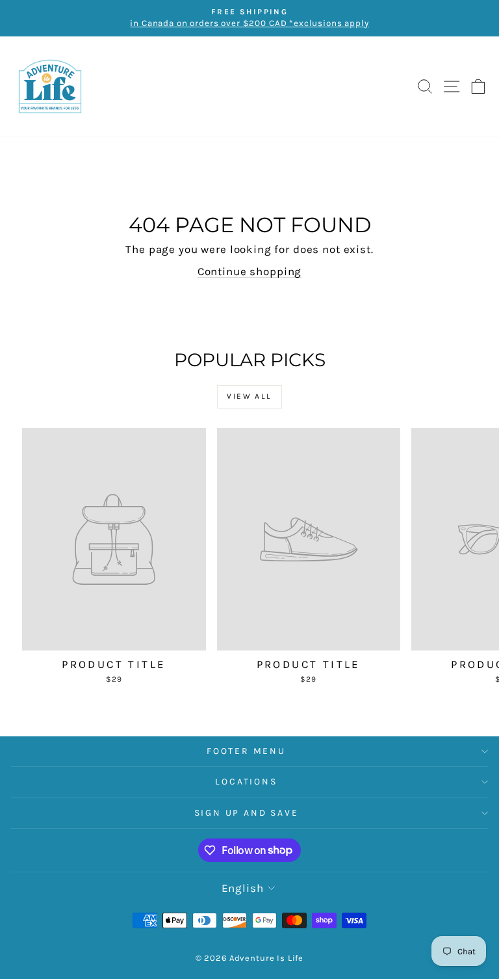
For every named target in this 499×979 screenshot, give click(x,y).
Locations (246, 781)
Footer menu (246, 751)
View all (249, 396)
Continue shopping (249, 271)
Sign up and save (246, 812)
